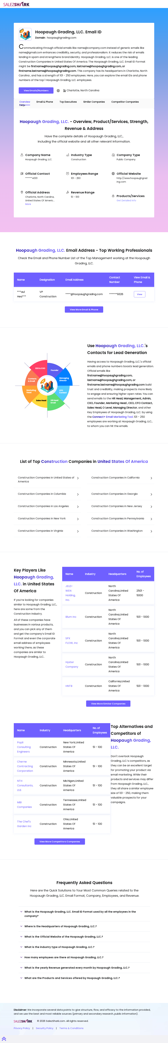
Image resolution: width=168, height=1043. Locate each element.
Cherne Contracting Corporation (25, 766)
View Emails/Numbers (36, 90)
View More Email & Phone (84, 309)
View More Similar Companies (108, 703)
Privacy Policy (22, 1028)
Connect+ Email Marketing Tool (112, 417)
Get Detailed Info (126, 200)
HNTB (68, 686)
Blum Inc (70, 617)
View (139, 294)
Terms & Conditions (71, 1028)
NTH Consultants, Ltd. (25, 785)
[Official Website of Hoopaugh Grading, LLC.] (58, 90)
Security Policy (44, 1028)
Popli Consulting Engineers (24, 747)
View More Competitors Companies (60, 841)
